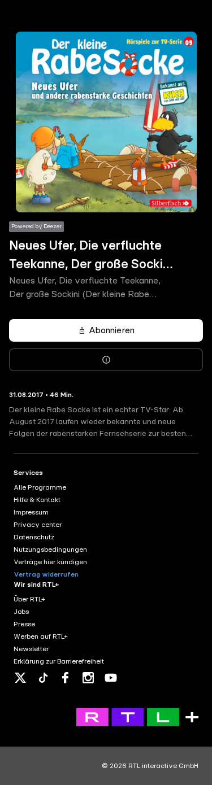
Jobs (21, 611)
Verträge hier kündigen (50, 562)
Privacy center (38, 524)
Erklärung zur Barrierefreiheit (59, 661)
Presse (24, 624)
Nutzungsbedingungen (50, 549)
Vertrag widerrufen (46, 574)
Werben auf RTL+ (41, 636)
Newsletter (31, 649)
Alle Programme (40, 487)
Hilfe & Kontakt (37, 499)
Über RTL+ (29, 599)
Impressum (31, 512)
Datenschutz (34, 537)
